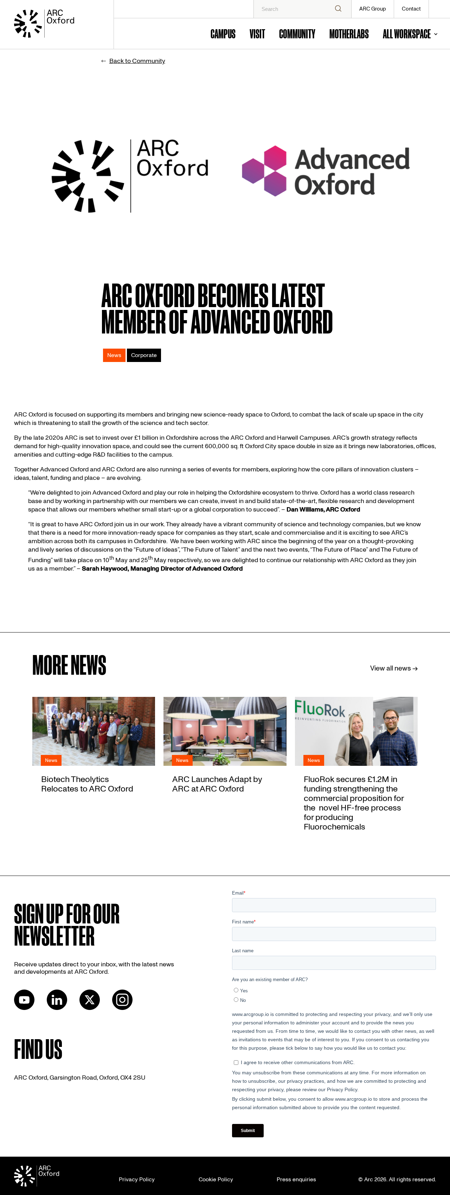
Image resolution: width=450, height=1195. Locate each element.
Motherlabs (349, 33)
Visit (257, 33)
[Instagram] (122, 1008)
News (114, 355)
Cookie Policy (216, 1179)
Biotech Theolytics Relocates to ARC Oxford (87, 784)
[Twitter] (89, 1008)
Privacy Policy (137, 1179)
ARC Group (372, 9)
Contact (411, 9)
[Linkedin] (57, 1008)
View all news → (394, 668)
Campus (223, 33)
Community (297, 33)
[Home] (56, 24)
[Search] (338, 9)
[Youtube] (24, 1008)
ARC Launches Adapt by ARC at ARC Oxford (217, 784)
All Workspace (407, 33)
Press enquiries (296, 1179)
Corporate (144, 355)
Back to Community (137, 61)
